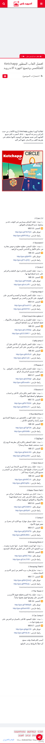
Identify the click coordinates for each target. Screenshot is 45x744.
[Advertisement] (22, 31)
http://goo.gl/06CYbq (23, 556)
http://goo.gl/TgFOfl (23, 428)
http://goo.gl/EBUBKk (21, 535)
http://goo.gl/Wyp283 (21, 456)
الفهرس (21, 735)
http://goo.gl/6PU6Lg (21, 236)
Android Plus (23, 4)
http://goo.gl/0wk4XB (21, 608)
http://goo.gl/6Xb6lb (22, 431)
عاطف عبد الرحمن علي (33, 56)
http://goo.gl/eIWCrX (23, 479)
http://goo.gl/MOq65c (21, 483)
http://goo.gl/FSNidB (23, 281)
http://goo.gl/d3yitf (22, 510)
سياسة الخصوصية (19, 731)
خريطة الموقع (31, 731)
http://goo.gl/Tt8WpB (23, 605)
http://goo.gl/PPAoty (22, 584)
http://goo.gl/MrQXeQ (22, 580)
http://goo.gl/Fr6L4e (22, 633)
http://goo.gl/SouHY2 (22, 305)
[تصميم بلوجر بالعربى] (8, 739)
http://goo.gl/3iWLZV (21, 407)
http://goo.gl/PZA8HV (22, 507)
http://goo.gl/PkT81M (22, 403)
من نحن (28, 735)
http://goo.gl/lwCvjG (22, 358)
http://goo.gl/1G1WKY (21, 333)
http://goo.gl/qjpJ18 (23, 629)
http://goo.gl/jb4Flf (24, 256)
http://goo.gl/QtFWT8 (22, 531)
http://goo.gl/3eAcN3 (23, 452)
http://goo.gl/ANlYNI (22, 309)
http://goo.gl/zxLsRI (22, 284)
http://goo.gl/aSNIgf (23, 379)
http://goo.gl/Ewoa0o (21, 382)
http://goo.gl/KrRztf (23, 354)
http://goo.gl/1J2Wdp (22, 330)
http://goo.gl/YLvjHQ (21, 260)
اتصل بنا (40, 731)
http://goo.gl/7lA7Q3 (23, 232)
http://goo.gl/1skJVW (21, 559)
